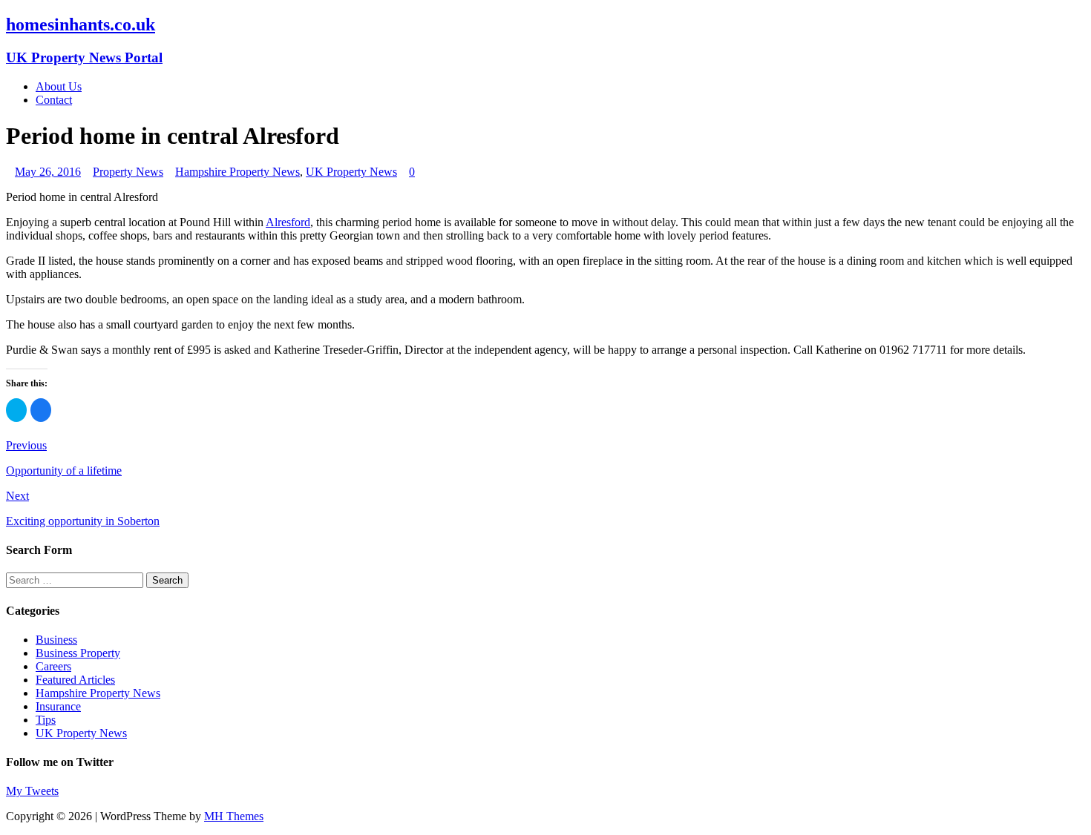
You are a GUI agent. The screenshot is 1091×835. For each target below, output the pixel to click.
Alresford (288, 222)
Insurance (58, 706)
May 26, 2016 (48, 171)
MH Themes (233, 816)
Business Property (78, 653)
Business (56, 639)
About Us (59, 86)
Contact (54, 99)
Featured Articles (75, 679)
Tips (46, 719)
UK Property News (351, 171)
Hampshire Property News (237, 171)
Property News (128, 171)
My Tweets (32, 791)
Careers (53, 666)
